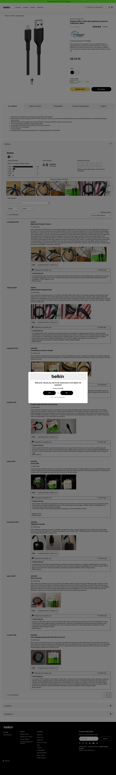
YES (49, 393)
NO (67, 393)
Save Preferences (59, 397)
